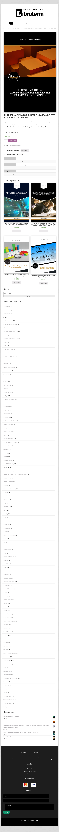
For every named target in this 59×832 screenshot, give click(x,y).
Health (5, 456)
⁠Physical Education (8, 589)
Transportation (7, 689)
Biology (5, 342)
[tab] (13, 150)
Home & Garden (7, 471)
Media (5, 542)
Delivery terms (30, 774)
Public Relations (7, 617)
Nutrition (5, 567)
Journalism (6, 499)
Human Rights (7, 478)
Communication (7, 371)
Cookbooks (6, 378)
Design (5, 388)
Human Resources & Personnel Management (15, 474)
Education (6, 406)
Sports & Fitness (7, 671)
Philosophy (6, 585)
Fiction (5, 435)
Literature (6, 521)
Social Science (7, 660)
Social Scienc (6, 657)
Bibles (5, 328)
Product (10, 29)
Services (5, 649)
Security (5, 642)
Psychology (6, 614)
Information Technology (9, 488)
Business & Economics (9, 356)
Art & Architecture (8, 320)
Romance (5, 628)
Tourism (5, 682)
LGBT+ (5, 517)
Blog (25, 23)
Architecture (6, 313)
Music (4, 553)
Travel (5, 692)
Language (6, 503)
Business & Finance (8, 360)
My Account (18, 23)
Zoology (5, 707)
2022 (17, 168)
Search (29, 296)
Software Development (9, 664)
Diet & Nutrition (7, 392)
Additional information (12, 150)
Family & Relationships (9, 428)
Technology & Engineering (10, 678)
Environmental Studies (9, 421)
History (5, 467)
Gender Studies (7, 446)
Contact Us (32, 23)
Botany (5, 353)
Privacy (5, 606)
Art (4, 317)
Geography (6, 449)
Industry (5, 485)
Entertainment (7, 417)
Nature (5, 560)
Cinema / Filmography (9, 367)
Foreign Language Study (9, 442)
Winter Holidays (7, 703)
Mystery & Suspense (9, 556)
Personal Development (9, 581)
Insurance (6, 492)
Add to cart (13, 140)
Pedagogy (6, 574)
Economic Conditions (8, 399)
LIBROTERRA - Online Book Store (29, 820)
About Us (29, 769)
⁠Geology (5, 453)
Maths (5, 539)
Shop (11, 23)
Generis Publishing (21, 165)
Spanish (18, 171)
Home (5, 23)
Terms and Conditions (29, 771)
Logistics (5, 524)
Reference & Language (9, 621)
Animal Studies (7, 310)
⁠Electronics (6, 410)
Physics (5, 592)
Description (24, 150)
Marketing (6, 531)
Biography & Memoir (8, 335)
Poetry (5, 596)
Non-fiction (6, 564)
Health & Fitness (7, 460)
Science (5, 635)
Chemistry (6, 363)
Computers (6, 374)
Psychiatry (6, 610)
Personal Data (7, 578)
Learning (5, 514)
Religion (5, 624)
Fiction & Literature (8, 438)
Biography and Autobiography (11, 338)
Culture (5, 381)
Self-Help (5, 646)
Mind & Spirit (6, 549)
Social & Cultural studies (9, 653)
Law (4, 510)
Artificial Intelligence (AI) (9, 324)
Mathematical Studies (15, 145)
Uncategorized (7, 696)
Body (4, 345)
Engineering (6, 413)
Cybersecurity (7, 385)
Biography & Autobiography (10, 331)
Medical (5, 546)
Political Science (7, 599)
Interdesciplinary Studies (10, 496)
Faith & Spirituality (8, 424)
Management (6, 528)
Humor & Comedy (8, 481)
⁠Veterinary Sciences (8, 699)
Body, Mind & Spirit (8, 349)
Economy (5, 403)
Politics (5, 603)
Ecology (5, 396)
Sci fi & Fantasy (7, 631)
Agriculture (6, 306)
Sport (4, 667)
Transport (6, 685)
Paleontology (6, 571)
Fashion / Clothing (8, 431)
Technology (6, 674)
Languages (6, 506)
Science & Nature (8, 639)
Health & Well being (8, 463)
